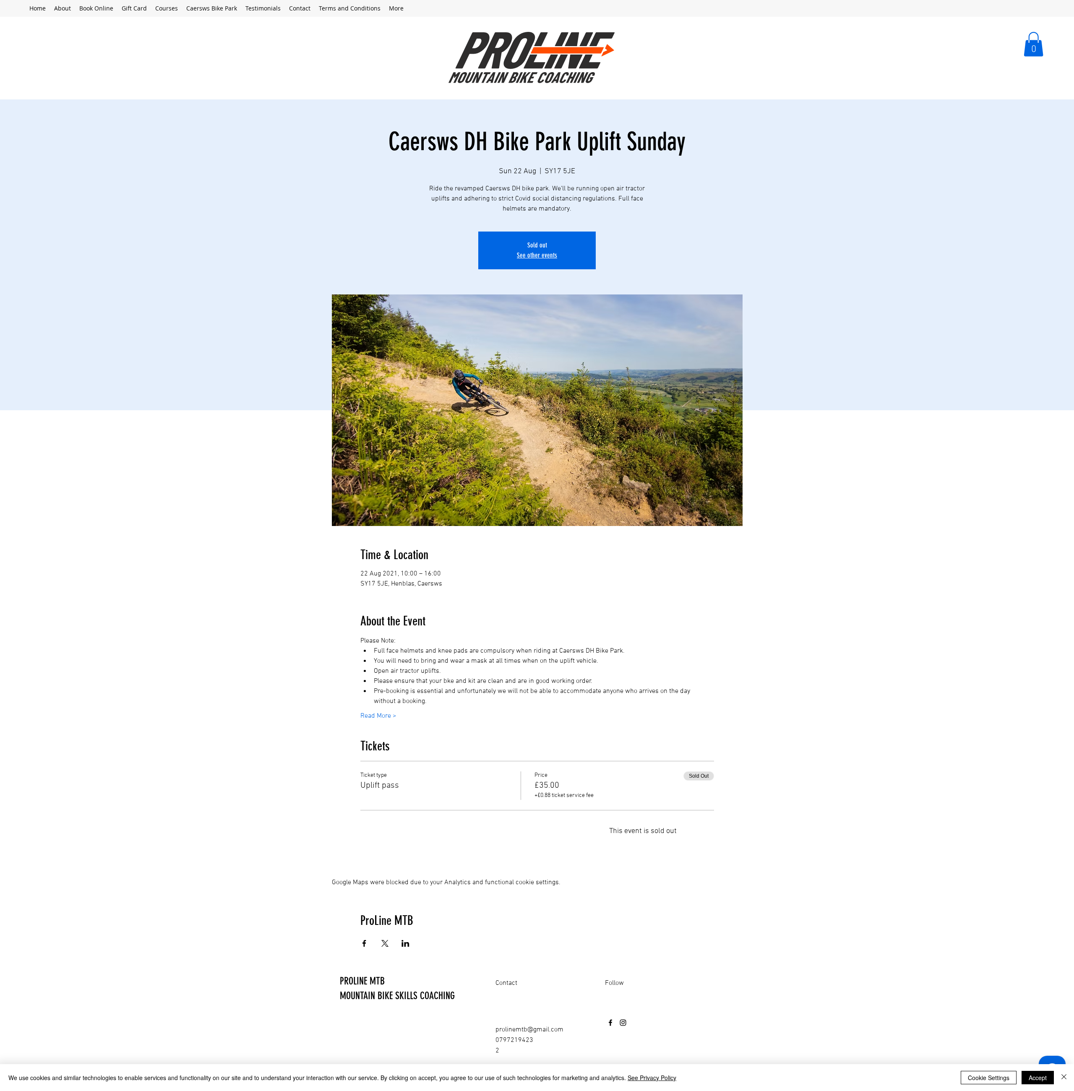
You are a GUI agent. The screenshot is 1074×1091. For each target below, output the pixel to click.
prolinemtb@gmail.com (529, 1030)
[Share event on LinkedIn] (405, 943)
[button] (1033, 44)
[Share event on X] (385, 943)
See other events (537, 255)
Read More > (378, 716)
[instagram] (623, 1022)
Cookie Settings (988, 1077)
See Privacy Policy (652, 1077)
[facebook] (610, 1022)
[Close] (1064, 1077)
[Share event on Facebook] (364, 943)
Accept (1038, 1077)
